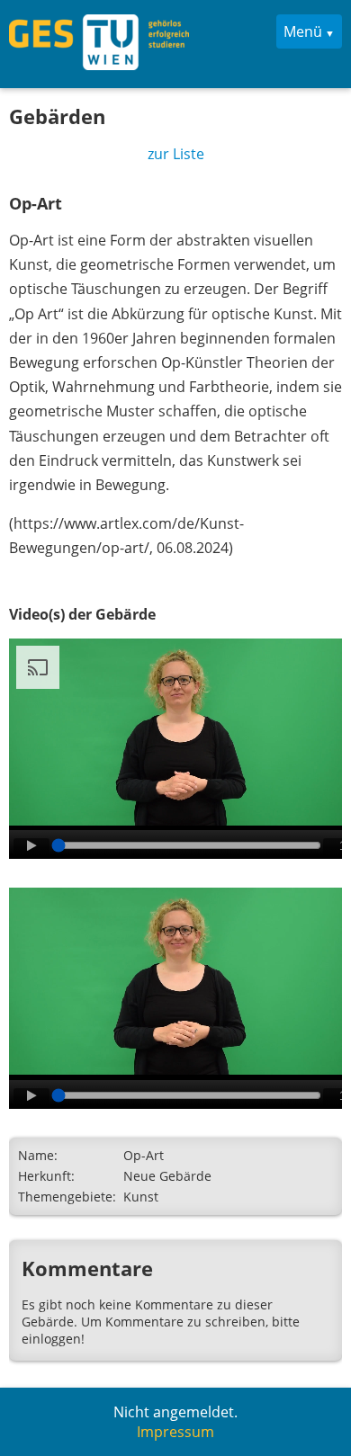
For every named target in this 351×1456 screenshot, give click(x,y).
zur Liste (176, 154)
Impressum (175, 1432)
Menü (303, 31)
